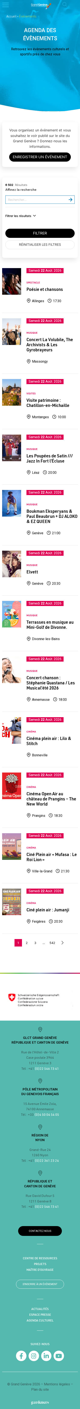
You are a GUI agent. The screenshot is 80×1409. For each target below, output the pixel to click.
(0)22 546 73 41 (47, 1068)
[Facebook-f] (21, 1356)
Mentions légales (57, 1384)
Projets (40, 1264)
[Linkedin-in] (46, 1356)
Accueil (11, 16)
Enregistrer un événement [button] (40, 157)
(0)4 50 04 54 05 (46, 1114)
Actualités (40, 1309)
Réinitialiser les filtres (40, 245)
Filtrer (40, 233)
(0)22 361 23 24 (47, 1160)
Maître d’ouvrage (40, 1270)
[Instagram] (34, 1356)
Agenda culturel (40, 1320)
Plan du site (40, 1389)
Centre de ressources (40, 1258)
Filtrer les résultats (18, 216)
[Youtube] (59, 1356)
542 (52, 943)
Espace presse (40, 1315)
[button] (65, 5)
